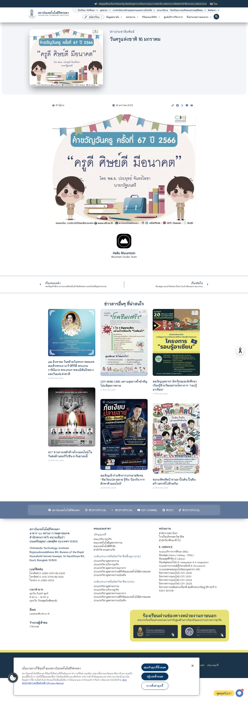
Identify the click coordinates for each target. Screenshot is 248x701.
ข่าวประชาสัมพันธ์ (122, 31)
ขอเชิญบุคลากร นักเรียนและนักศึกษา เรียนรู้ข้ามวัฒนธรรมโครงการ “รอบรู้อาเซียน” (175, 385)
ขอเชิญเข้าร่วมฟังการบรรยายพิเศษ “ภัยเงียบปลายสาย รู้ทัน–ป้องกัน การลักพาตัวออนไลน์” (122, 479)
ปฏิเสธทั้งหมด (155, 676)
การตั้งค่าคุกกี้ (154, 685)
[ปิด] (192, 665)
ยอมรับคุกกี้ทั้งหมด (155, 667)
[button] (216, 16)
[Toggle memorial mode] (240, 350)
